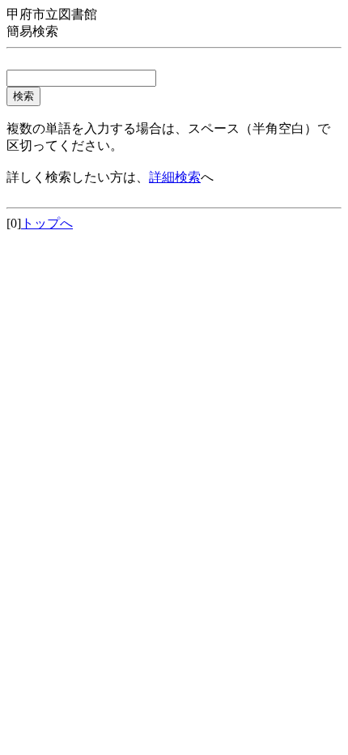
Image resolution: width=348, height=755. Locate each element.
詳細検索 (175, 177)
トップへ (47, 223)
